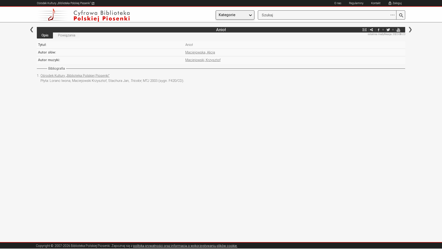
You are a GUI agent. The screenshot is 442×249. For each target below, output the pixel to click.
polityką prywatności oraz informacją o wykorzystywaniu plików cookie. (185, 246)
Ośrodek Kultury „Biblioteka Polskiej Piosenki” (64, 3)
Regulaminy (356, 3)
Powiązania (66, 35)
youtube (398, 29)
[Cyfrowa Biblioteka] (92, 15)
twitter (388, 29)
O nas (337, 3)
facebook (378, 29)
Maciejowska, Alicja (200, 52)
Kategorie (227, 15)
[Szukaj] (400, 15)
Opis (44, 35)
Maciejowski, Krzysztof (203, 60)
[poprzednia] (31, 29)
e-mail (364, 29)
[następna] (410, 29)
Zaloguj (397, 3)
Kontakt (376, 3)
